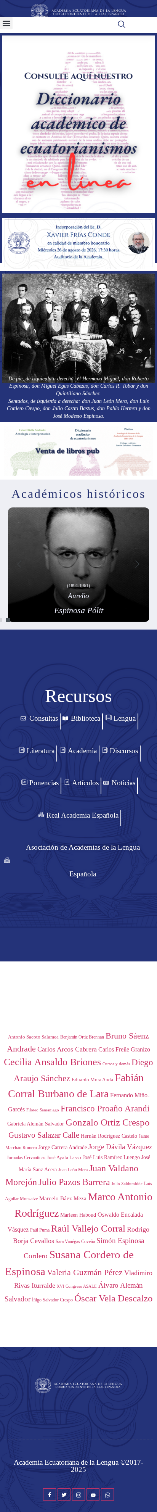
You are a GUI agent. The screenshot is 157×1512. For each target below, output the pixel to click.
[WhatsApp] (107, 1494)
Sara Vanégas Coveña (75, 1241)
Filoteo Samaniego (42, 1110)
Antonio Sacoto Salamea (33, 1037)
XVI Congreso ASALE (77, 1286)
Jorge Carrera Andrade (62, 1147)
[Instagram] (78, 1494)
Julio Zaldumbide (127, 1184)
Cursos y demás (116, 1063)
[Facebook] (49, 1494)
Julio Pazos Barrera (74, 1182)
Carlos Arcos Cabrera (67, 1049)
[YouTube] (93, 1494)
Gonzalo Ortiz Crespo (108, 1122)
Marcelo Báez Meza (63, 1198)
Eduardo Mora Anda (92, 1079)
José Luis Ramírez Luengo (111, 1157)
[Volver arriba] (147, 1494)
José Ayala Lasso (64, 1157)
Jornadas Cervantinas (26, 1157)
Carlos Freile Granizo (124, 1049)
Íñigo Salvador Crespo (52, 1300)
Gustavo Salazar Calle (43, 1135)
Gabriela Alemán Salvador (35, 1124)
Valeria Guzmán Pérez (85, 1272)
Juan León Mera (73, 1169)
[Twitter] (64, 1494)
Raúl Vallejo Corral (88, 1228)
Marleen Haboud (78, 1215)
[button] (6, 23)
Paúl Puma (40, 1230)
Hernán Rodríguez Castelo (109, 1136)
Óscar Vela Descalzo (113, 1298)
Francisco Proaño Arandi (105, 1108)
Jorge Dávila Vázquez (120, 1147)
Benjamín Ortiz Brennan (82, 1037)
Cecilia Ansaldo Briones (52, 1062)
